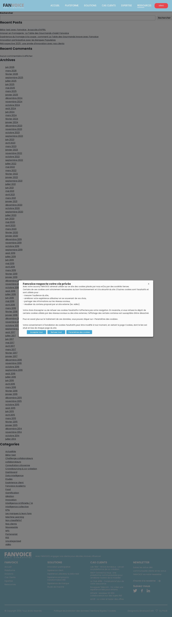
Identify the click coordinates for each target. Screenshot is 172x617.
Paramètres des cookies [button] (79, 332)
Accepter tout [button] (36, 332)
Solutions (90, 5)
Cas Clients (109, 5)
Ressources (144, 5)
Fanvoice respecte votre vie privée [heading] (47, 283)
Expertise (126, 5)
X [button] (148, 283)
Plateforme (71, 5)
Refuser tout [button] (56, 332)
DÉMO (161, 5)
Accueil (55, 5)
